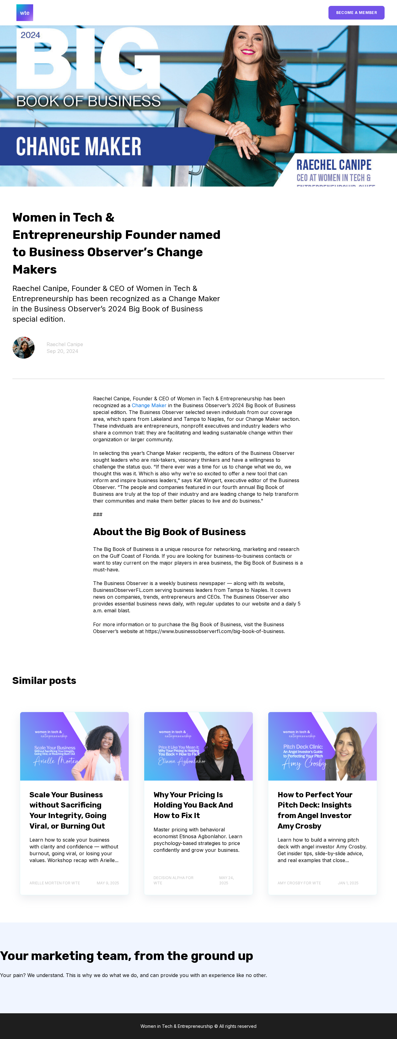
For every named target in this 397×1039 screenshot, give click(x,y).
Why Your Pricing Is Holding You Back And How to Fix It (193, 805)
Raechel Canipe (65, 344)
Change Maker (149, 405)
